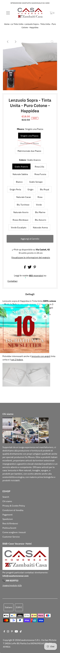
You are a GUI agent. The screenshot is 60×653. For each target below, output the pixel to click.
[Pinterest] (12, 631)
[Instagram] (8, 631)
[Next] (15, 41)
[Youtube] (16, 631)
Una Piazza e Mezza (29, 143)
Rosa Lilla (39, 166)
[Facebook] (4, 631)
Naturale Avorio (20, 212)
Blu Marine (40, 212)
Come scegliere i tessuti (14, 532)
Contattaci (13, 281)
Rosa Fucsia (40, 174)
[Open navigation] (8, 13)
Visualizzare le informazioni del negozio (30, 257)
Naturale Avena (40, 227)
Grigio (30, 189)
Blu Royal (44, 189)
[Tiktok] (20, 631)
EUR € (19, 607)
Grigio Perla (15, 189)
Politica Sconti (9, 528)
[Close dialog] (45, 316)
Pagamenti (7, 514)
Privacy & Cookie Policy (13, 505)
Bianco (19, 181)
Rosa (40, 197)
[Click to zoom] (52, 41)
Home (6, 24)
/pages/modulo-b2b (12, 585)
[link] (24, 328)
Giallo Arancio (21, 166)
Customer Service (11, 536)
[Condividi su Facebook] (25, 267)
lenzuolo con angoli (41, 356)
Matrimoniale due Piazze (29, 151)
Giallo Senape (36, 181)
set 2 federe (17, 359)
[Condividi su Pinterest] (35, 267)
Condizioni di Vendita (12, 510)
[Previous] (7, 41)
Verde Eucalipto (18, 227)
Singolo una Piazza (29, 135)
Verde (39, 204)
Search (5, 496)
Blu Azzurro (40, 220)
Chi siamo (7, 501)
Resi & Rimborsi (10, 523)
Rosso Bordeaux (20, 220)
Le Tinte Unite (17, 24)
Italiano (8, 607)
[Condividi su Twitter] (30, 267)
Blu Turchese (23, 204)
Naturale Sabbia (20, 174)
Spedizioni (7, 519)
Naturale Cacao (23, 197)
